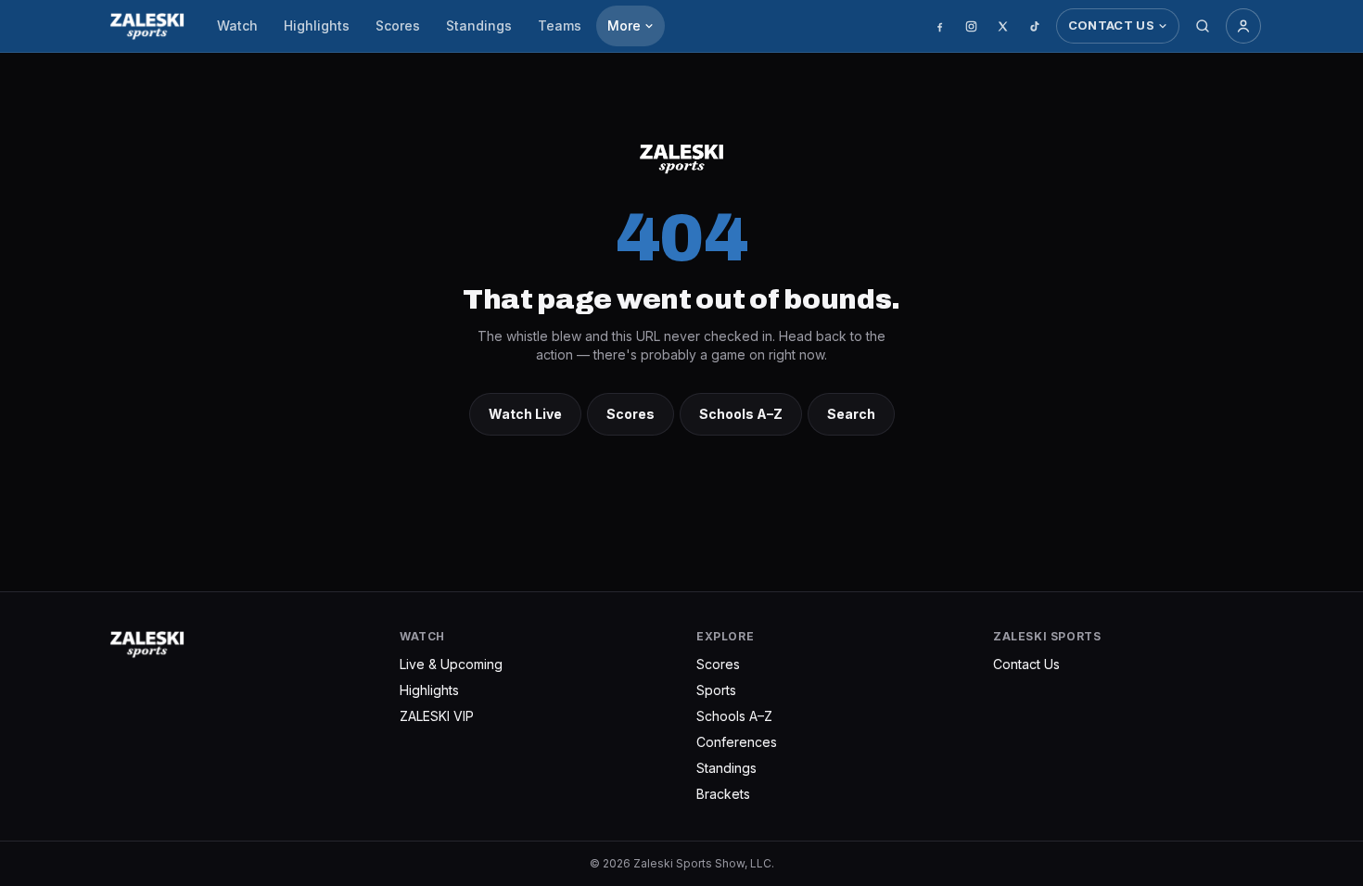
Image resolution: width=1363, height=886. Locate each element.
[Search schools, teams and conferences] (1202, 26)
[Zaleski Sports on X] (1003, 26)
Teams (559, 25)
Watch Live (525, 414)
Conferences (736, 742)
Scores (398, 25)
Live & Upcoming (451, 664)
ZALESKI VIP (437, 716)
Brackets (723, 794)
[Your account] (1243, 26)
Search (851, 414)
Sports (716, 690)
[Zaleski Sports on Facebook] (940, 26)
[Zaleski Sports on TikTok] (1035, 26)
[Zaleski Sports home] (147, 26)
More (624, 25)
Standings (479, 25)
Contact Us (1111, 25)
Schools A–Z (741, 414)
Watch (237, 25)
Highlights (317, 25)
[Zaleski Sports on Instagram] (972, 26)
